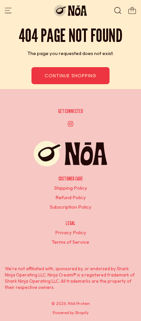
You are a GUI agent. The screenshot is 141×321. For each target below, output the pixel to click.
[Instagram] (70, 124)
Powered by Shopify (71, 312)
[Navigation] (8, 10)
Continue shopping (70, 75)
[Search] (118, 10)
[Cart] (132, 10)
